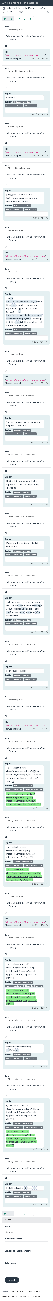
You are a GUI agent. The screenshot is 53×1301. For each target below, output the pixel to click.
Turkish (8, 11)
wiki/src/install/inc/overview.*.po (30, 8)
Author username (13, 1238)
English (8, 93)
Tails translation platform (22, 3)
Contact (37, 1291)
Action (8, 1226)
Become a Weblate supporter (28, 1296)
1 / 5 (18, 18)
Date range (10, 1262)
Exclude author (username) (18, 1250)
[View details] (6, 46)
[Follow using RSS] (48, 12)
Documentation (7, 1296)
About (30, 1291)
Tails (8, 8)
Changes (20, 11)
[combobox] (24, 1232)
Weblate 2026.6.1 (18, 1291)
